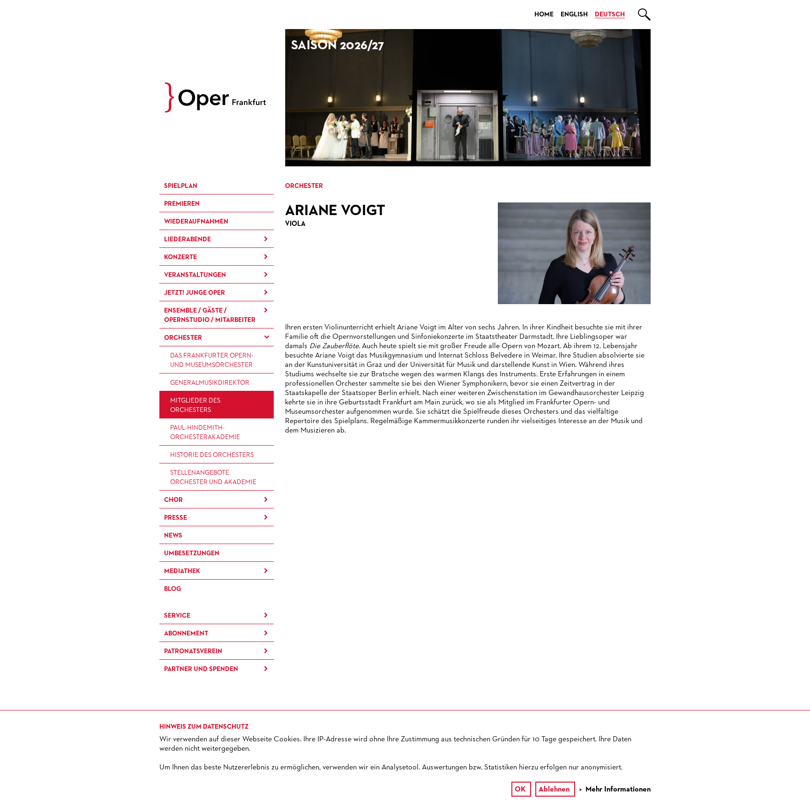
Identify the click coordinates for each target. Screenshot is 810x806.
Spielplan (180, 186)
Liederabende (187, 239)
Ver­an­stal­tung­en (195, 275)
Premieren (182, 204)
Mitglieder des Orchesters (195, 405)
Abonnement (186, 633)
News (173, 535)
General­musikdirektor (209, 383)
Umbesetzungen (191, 553)
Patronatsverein (193, 651)
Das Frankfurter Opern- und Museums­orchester (211, 360)
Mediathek (182, 571)
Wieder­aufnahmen (196, 221)
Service (177, 615)
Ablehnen (554, 789)
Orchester (183, 338)
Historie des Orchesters (212, 455)
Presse (175, 518)
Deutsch (610, 14)
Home (544, 14)
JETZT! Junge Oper (194, 293)
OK (520, 789)
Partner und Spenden (201, 669)
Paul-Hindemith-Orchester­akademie (205, 432)
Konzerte (180, 257)
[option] (468, 97)
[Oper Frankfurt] (215, 110)
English (574, 14)
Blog (172, 589)
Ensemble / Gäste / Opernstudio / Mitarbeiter (209, 315)
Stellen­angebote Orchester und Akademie (213, 477)
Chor (173, 500)
